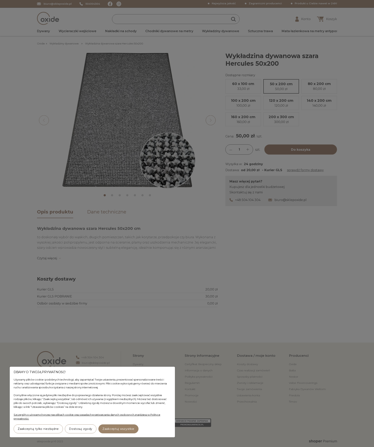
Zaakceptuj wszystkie (118, 429)
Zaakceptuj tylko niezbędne (38, 429)
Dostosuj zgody (80, 429)
